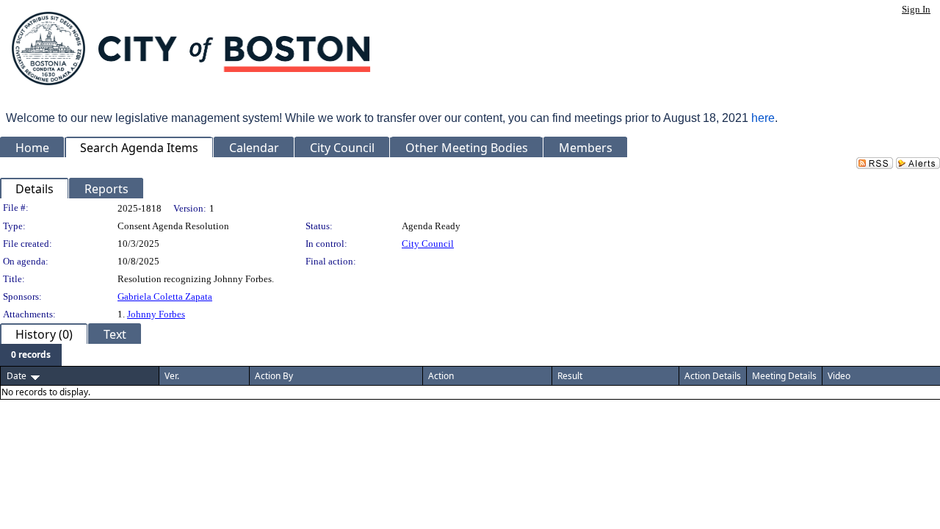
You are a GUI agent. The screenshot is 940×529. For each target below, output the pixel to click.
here (763, 118)
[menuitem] (31, 355)
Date (16, 376)
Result (569, 376)
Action (441, 376)
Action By (274, 376)
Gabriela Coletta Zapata (165, 296)
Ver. (171, 376)
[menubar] (31, 355)
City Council (428, 243)
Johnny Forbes (156, 314)
